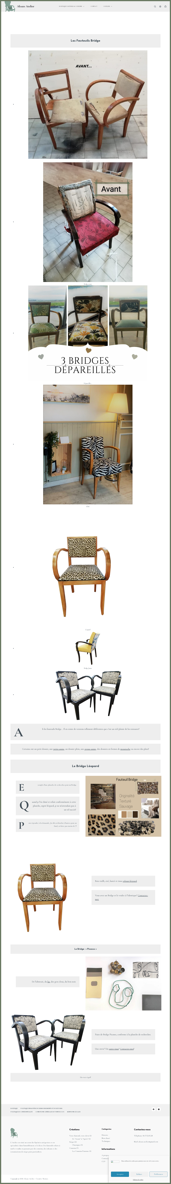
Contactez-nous (108, 1158)
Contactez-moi (127, 1049)
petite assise (58, 749)
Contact (94, 6)
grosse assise (90, 749)
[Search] (155, 6)
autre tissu (114, 1049)
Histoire (105, 1135)
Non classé (106, 1138)
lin (48, 981)
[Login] (160, 6)
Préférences (158, 1174)
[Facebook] (153, 1109)
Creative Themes (42, 1179)
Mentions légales (73, 1112)
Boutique (14, 1108)
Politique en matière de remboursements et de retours (41, 1108)
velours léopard (130, 881)
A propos (105, 1155)
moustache (125, 749)
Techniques (106, 1141)
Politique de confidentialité (21, 1112)
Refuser (139, 1174)
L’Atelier (107, 6)
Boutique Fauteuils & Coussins (70, 6)
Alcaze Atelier (25, 6)
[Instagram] (159, 1109)
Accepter (120, 1174)
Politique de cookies (138, 1179)
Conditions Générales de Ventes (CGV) (49, 1112)
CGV (104, 1161)
